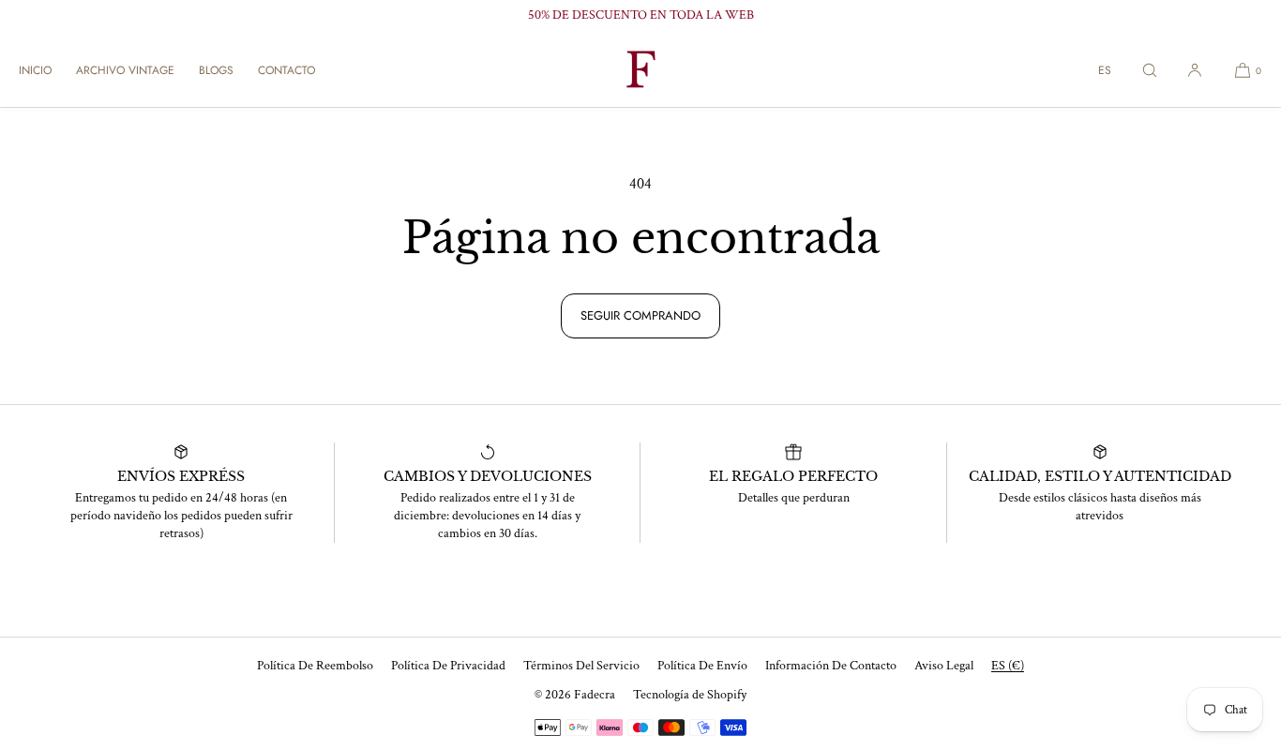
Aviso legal (943, 665)
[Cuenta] (1194, 70)
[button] (1149, 70)
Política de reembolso (315, 665)
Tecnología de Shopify (689, 694)
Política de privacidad (448, 665)
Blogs (216, 70)
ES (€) (1007, 665)
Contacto (286, 70)
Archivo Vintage (125, 70)
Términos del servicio (581, 665)
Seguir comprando (640, 315)
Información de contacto (831, 665)
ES (1104, 70)
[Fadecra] (640, 70)
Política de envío (702, 665)
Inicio (35, 70)
